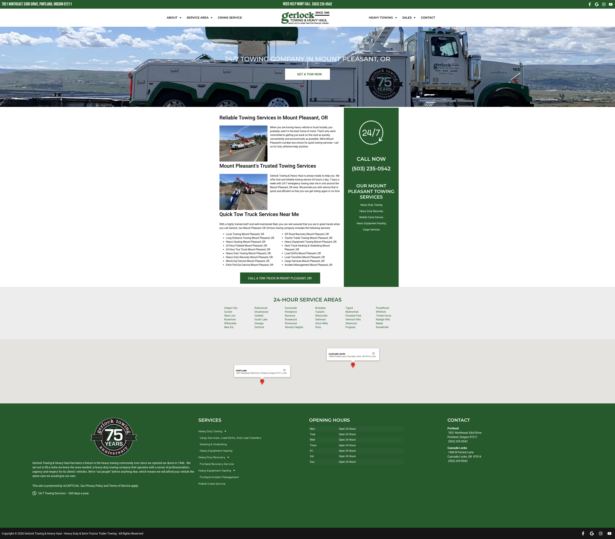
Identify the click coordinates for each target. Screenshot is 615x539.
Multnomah (352, 311)
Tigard (349, 307)
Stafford (259, 327)
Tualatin (319, 311)
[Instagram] (604, 4)
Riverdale (320, 307)
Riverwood (291, 323)
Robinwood (260, 307)
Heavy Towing (381, 17)
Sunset (228, 311)
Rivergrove (291, 311)
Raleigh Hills (383, 319)
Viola (318, 327)
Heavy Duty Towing (371, 204)
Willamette (230, 323)
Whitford (381, 311)
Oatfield (258, 315)
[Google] (596, 4)
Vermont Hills (353, 319)
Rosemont (230, 319)
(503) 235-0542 (371, 168)
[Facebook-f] (590, 4)
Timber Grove (383, 315)
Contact (428, 17)
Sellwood (320, 319)
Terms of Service (120, 485)
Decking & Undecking (213, 444)
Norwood (290, 315)
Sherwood (351, 323)
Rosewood (291, 319)
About (172, 17)
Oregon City (230, 307)
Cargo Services (371, 229)
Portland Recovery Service (217, 464)
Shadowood (261, 311)
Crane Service (230, 17)
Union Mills (321, 323)
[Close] (284, 370)
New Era (229, 327)
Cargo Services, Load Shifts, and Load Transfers (230, 437)
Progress (350, 327)
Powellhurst (382, 307)
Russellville (382, 327)
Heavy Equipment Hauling (371, 223)
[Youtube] (610, 4)
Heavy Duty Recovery (371, 211)
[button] (262, 382)
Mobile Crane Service (371, 217)
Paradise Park (353, 315)
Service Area (198, 17)
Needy (379, 323)
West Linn (229, 315)
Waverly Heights (294, 327)
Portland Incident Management (219, 477)
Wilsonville (321, 315)
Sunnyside (291, 307)
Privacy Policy (94, 485)
